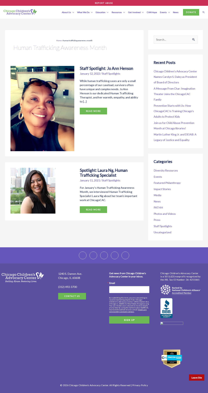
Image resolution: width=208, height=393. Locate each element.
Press (157, 220)
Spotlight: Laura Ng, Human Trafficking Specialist (104, 173)
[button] (72, 12)
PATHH (158, 207)
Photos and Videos (165, 213)
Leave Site (196, 377)
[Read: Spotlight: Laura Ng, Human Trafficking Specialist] (33, 190)
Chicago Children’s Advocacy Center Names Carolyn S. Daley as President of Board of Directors (175, 77)
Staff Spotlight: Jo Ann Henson (106, 68)
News (157, 201)
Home (59, 40)
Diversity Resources (166, 170)
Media (157, 195)
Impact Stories (162, 189)
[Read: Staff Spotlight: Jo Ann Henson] (42, 108)
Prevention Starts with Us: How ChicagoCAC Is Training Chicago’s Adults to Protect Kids (174, 111)
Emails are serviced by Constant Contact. (128, 311)
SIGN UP (129, 319)
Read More (94, 110)
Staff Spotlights (111, 73)
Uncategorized (162, 232)
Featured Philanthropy (167, 182)
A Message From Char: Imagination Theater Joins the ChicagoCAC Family (174, 94)
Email (112, 283)
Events (158, 176)
